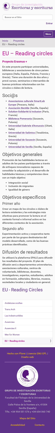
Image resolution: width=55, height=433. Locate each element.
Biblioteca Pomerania (20, 118)
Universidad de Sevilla (20, 146)
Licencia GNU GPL (37, 353)
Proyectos (18, 40)
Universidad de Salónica (21, 132)
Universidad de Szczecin (21, 139)
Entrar (49, 23)
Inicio (5, 40)
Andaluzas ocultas (13, 303)
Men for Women (12, 334)
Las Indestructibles (14, 315)
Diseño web (27, 357)
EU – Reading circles (15, 341)
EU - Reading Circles (22, 289)
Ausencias (10, 322)
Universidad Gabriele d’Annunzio (26, 125)
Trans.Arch (10, 309)
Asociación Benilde (18, 108)
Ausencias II (10, 328)
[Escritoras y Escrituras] (27, 6)
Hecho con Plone (16, 353)
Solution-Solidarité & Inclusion (24, 111)
